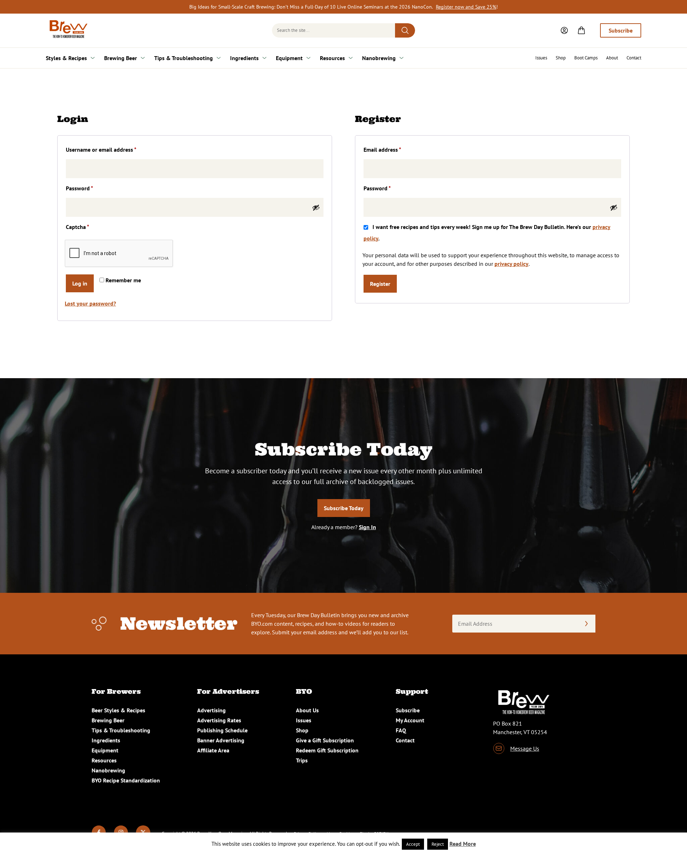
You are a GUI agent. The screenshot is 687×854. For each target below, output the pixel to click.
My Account (410, 720)
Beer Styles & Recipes (118, 710)
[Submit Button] (405, 30)
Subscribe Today (344, 508)
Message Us (524, 748)
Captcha (77, 226)
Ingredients (244, 58)
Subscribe (621, 30)
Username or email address (112, 149)
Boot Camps (586, 58)
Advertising (211, 710)
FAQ (401, 730)
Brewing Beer (120, 58)
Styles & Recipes (66, 58)
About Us (307, 710)
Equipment (289, 58)
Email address (393, 149)
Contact (634, 58)
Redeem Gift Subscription (327, 750)
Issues (541, 58)
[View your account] (564, 30)
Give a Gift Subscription (325, 740)
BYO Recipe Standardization (126, 780)
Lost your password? (90, 303)
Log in (79, 283)
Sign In (367, 527)
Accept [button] (413, 844)
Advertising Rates (219, 720)
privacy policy (511, 263)
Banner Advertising (220, 740)
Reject (438, 844)
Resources (332, 58)
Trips (302, 760)
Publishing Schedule (222, 730)
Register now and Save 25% (466, 7)
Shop (561, 58)
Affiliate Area (213, 750)
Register (380, 283)
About (612, 58)
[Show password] (316, 207)
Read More (462, 843)
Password (90, 188)
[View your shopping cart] (581, 30)
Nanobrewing (379, 58)
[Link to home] (67, 30)
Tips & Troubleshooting (183, 58)
